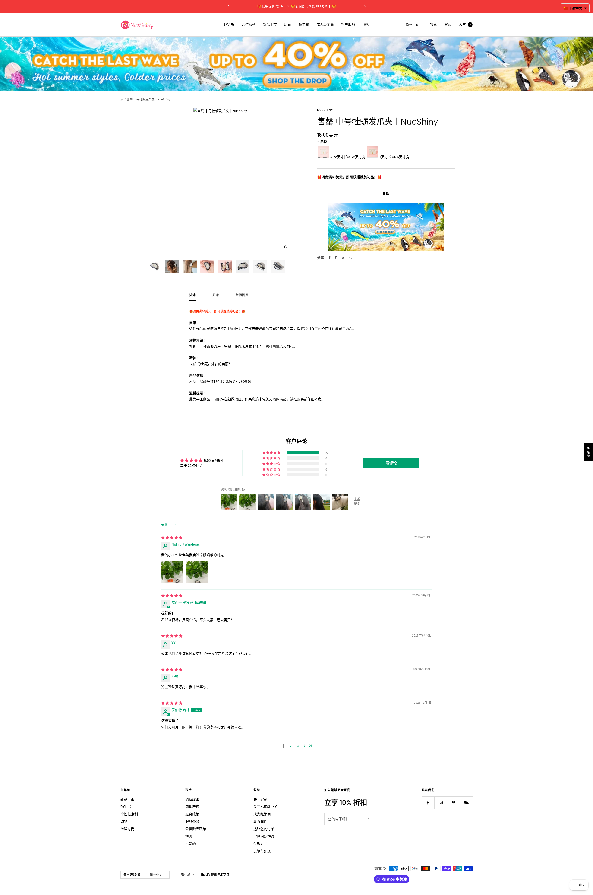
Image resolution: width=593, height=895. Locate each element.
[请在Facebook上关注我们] (428, 802)
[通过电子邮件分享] (350, 257)
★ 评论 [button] (589, 451)
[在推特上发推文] (343, 257)
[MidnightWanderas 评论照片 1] (172, 572)
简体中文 (412, 24)
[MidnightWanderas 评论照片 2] (197, 572)
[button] (271, 452)
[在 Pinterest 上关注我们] (453, 802)
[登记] (368, 819)
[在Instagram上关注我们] (440, 802)
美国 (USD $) (131, 874)
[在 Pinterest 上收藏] (336, 257)
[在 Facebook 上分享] (330, 257)
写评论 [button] (391, 463)
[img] (171, 537)
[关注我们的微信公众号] (466, 802)
